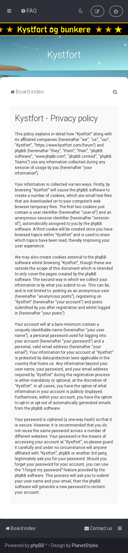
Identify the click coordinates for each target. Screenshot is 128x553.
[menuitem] (28, 10)
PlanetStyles (85, 545)
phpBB (37, 545)
